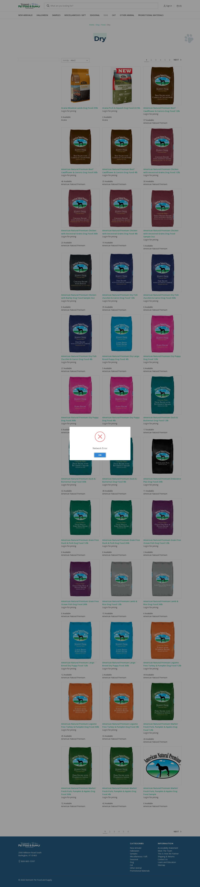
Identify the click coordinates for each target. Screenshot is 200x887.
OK (100, 455)
